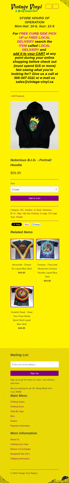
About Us (14, 439)
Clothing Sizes (17, 406)
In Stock (38, 210)
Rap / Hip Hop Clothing (28, 213)
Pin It (26, 224)
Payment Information (20, 426)
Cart (56, 6)
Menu (49, 6)
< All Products (17, 96)
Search (13, 421)
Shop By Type (17, 411)
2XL (22, 210)
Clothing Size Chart (19, 444)
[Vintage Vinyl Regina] (26, 8)
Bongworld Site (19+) (20, 454)
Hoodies (29, 210)
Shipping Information (20, 458)
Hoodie (19, 217)
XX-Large (52, 213)
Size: (12, 183)
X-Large (43, 213)
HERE (19, 392)
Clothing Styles (17, 402)
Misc (12, 416)
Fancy (36, 224)
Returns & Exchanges (20, 449)
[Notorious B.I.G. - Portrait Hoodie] (34, 125)
